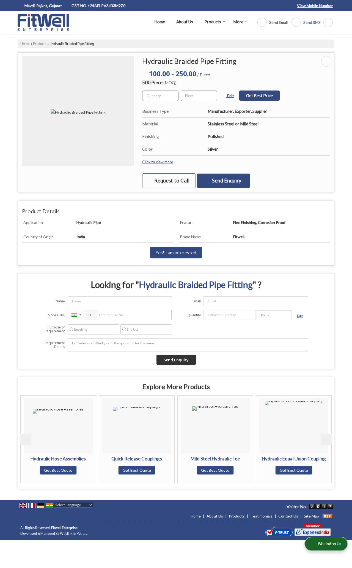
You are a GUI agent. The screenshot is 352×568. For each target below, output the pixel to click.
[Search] (326, 22)
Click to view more (157, 161)
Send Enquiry (226, 181)
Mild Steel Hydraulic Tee (215, 459)
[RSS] (327, 516)
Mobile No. (56, 315)
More (238, 21)
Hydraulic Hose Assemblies (58, 459)
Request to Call (171, 181)
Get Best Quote (58, 470)
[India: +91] (75, 315)
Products (212, 21)
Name (60, 301)
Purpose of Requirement (55, 329)
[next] (326, 439)
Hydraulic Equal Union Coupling (294, 459)
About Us (184, 21)
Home (159, 21)
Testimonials (262, 516)
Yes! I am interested (176, 252)
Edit (230, 95)
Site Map (311, 516)
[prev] (25, 439)
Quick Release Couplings (136, 459)
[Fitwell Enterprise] (43, 22)
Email (197, 301)
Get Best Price (259, 95)
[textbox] (199, 96)
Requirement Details (55, 345)
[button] (315, 5)
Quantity (194, 315)
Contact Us (288, 516)
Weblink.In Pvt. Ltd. (74, 534)
